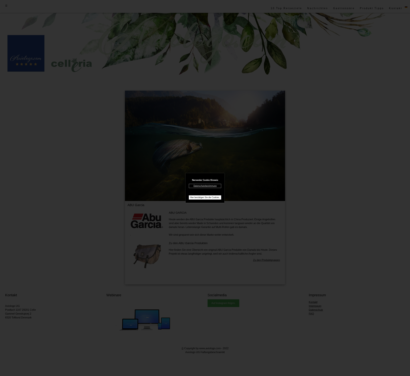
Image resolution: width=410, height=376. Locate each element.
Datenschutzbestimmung (205, 186)
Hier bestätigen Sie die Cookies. (205, 197)
